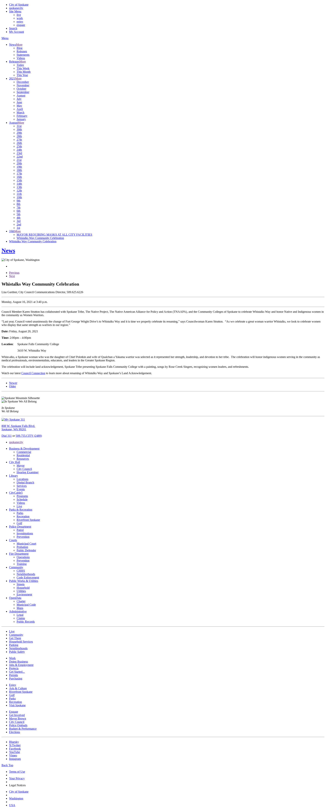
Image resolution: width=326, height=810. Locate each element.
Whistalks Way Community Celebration (40, 238)
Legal (20, 614)
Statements (23, 54)
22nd (20, 156)
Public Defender (26, 550)
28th (19, 136)
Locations (22, 479)
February (22, 115)
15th (19, 180)
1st (18, 227)
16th (19, 177)
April (20, 109)
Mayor (21, 465)
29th (19, 132)
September (23, 92)
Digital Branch (25, 482)
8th (18, 204)
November (23, 85)
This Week (23, 68)
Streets (21, 584)
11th (19, 193)
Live (19, 506)
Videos (21, 58)
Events (21, 489)
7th (18, 207)
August (21, 95)
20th (19, 163)
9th (18, 200)
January (21, 119)
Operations (23, 557)
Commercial (24, 452)
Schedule (22, 499)
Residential (23, 455)
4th (18, 217)
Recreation (23, 516)
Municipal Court (26, 543)
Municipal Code (26, 604)
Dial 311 (7, 435)
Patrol (20, 530)
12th (19, 190)
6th (18, 210)
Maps (20, 608)
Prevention (23, 536)
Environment (24, 594)
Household (23, 587)
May (19, 105)
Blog (19, 48)
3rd (19, 221)
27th (19, 139)
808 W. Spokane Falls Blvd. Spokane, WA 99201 (18, 427)
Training (22, 564)
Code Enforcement (28, 577)
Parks (20, 513)
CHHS (21, 570)
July (19, 98)
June (19, 102)
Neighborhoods (26, 574)
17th (19, 173)
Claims (21, 618)
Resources (23, 458)
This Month (24, 71)
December (23, 82)
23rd (19, 153)
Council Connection (33, 373)
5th (18, 214)
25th (19, 146)
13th (19, 187)
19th (19, 166)
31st (19, 126)
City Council (24, 469)
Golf (19, 523)
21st (19, 160)
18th (19, 170)
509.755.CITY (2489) (29, 435)
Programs (22, 496)
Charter (21, 601)
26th (19, 143)
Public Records (26, 621)
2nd (19, 224)
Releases (22, 51)
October (21, 88)
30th (19, 129)
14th (19, 183)
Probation (22, 547)
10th (19, 197)
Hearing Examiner (27, 472)
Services (22, 485)
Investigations (25, 533)
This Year (22, 75)
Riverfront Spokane (28, 519)
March (20, 112)
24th (19, 149)
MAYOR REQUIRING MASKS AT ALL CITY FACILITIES (54, 234)
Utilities (21, 591)
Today (20, 65)
